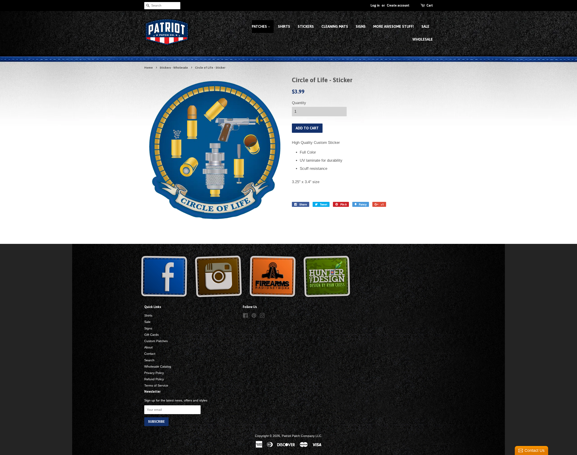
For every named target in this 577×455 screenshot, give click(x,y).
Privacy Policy (154, 373)
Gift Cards (151, 334)
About (148, 347)
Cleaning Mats (334, 26)
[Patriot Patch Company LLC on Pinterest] (253, 316)
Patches (260, 26)
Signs (361, 26)
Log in (375, 5)
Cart (429, 5)
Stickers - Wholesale (174, 67)
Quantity (299, 103)
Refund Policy (154, 379)
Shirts (284, 26)
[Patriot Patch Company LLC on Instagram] (262, 316)
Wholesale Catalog (157, 366)
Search (149, 360)
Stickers (306, 26)
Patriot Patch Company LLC (301, 436)
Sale (425, 26)
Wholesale (422, 39)
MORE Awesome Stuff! (393, 26)
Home (148, 67)
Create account (398, 5)
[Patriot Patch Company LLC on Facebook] (245, 316)
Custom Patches (156, 341)
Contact (149, 353)
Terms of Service (156, 385)
